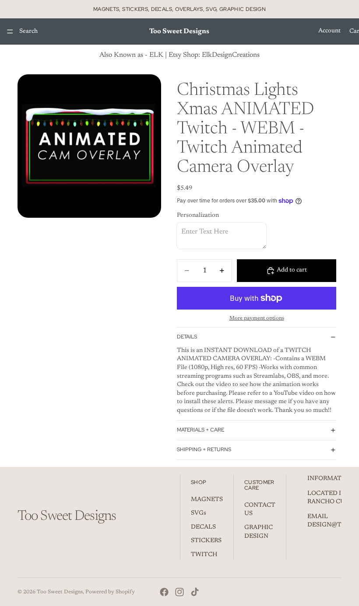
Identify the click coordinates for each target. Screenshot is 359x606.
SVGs (198, 513)
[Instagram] (179, 592)
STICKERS (206, 541)
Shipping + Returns (204, 449)
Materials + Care (200, 429)
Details (187, 336)
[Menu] (10, 31)
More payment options (256, 318)
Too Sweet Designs (60, 592)
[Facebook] (164, 592)
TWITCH (204, 555)
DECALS (203, 527)
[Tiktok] (195, 592)
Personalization (198, 215)
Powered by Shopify (110, 592)
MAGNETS (207, 499)
